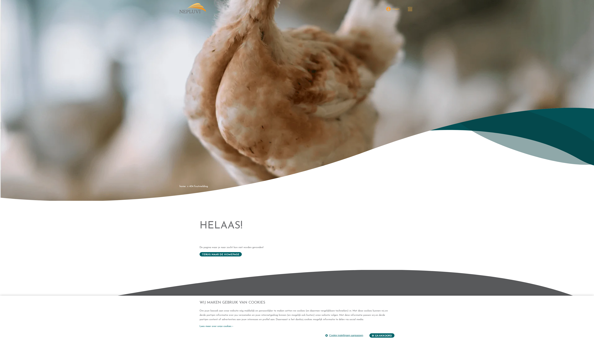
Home (182, 186)
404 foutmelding (198, 186)
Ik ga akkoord (382, 335)
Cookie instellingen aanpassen (346, 335)
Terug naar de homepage (220, 254)
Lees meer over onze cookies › (216, 326)
